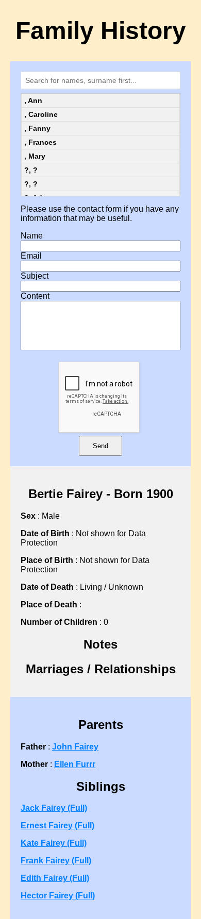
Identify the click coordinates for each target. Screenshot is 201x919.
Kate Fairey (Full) (54, 843)
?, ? (31, 170)
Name (32, 235)
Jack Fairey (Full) (54, 808)
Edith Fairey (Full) (55, 878)
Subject (34, 275)
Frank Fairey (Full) (56, 860)
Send (100, 446)
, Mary (34, 156)
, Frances (40, 142)
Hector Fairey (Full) (58, 895)
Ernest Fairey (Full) (57, 825)
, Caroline (41, 114)
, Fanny (37, 128)
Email (31, 255)
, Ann (33, 100)
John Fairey (75, 746)
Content (35, 296)
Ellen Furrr (74, 764)
